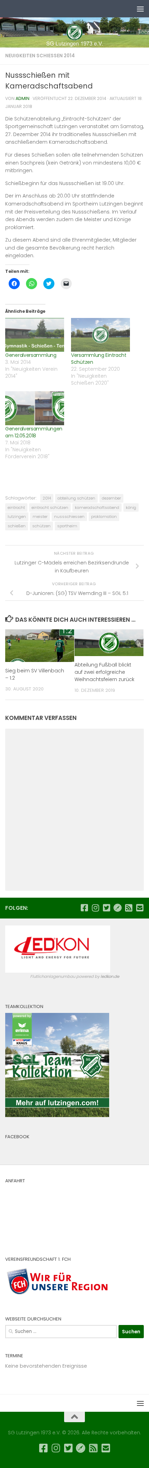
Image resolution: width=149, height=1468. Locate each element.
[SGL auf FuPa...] (117, 908)
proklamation (104, 516)
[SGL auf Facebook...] (84, 908)
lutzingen (17, 516)
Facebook (17, 1136)
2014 (47, 498)
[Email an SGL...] (139, 908)
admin (22, 98)
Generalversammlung (30, 355)
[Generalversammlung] (34, 335)
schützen (41, 526)
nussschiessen (69, 516)
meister (40, 516)
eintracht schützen (50, 507)
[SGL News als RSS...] (128, 908)
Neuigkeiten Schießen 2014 (40, 55)
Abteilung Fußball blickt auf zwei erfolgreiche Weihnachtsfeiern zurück (104, 672)
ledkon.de (109, 976)
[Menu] (140, 8)
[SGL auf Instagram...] (95, 908)
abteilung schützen (76, 498)
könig (131, 507)
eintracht (16, 507)
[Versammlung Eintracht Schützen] (100, 335)
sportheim (67, 526)
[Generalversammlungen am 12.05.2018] (34, 408)
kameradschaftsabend (97, 507)
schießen (17, 526)
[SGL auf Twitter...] (106, 908)
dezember (111, 498)
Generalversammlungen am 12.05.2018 (33, 432)
